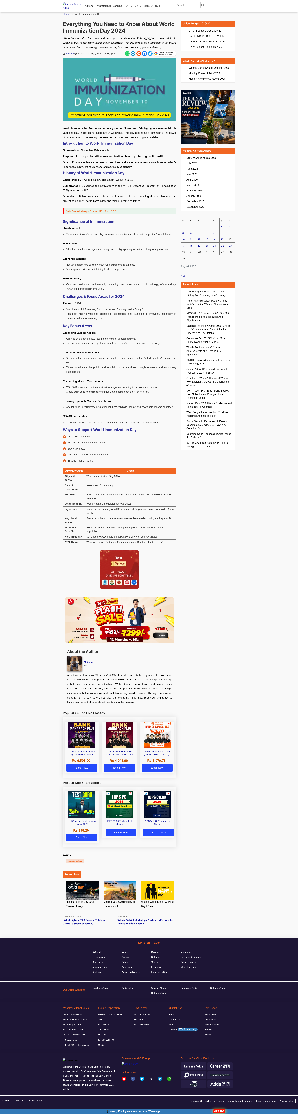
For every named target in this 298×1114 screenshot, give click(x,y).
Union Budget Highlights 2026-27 (207, 47)
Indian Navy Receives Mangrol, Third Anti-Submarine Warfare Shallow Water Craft (207, 304)
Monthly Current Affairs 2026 (204, 73)
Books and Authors (131, 972)
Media (172, 1024)
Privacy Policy (286, 1101)
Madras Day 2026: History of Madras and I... (119, 904)
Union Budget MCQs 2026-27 (205, 30)
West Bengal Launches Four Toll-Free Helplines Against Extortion (207, 414)
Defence (155, 957)
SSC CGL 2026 (141, 1024)
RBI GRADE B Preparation (76, 1045)
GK (136, 5)
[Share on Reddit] (138, 53)
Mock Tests (210, 1014)
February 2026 (194, 190)
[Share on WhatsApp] (127, 53)
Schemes (126, 962)
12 (199, 239)
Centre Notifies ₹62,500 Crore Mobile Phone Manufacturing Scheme (206, 340)
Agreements (128, 967)
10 (183, 239)
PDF (126, 5)
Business (156, 952)
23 (230, 245)
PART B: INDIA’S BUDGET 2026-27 (209, 41)
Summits (155, 962)
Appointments (99, 967)
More (147, 5)
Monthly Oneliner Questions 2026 (207, 78)
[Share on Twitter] (150, 53)
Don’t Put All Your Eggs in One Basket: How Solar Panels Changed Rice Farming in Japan (207, 394)
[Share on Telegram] (133, 53)
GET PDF (219, 1111)
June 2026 (192, 168)
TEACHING (104, 1029)
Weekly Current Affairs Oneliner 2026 (209, 68)
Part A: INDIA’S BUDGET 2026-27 (207, 36)
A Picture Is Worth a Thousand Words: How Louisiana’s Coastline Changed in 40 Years (208, 382)
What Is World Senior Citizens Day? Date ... (157, 904)
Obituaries (186, 952)
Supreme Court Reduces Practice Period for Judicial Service (208, 436)
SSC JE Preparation (73, 1029)
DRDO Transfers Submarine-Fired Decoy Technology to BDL (209, 362)
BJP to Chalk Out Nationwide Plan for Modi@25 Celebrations (207, 445)
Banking (117, 5)
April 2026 (192, 179)
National (89, 5)
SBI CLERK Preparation (75, 1019)
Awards (126, 957)
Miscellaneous (188, 967)
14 (214, 239)
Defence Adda (158, 993)
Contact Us (175, 1019)
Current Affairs (158, 988)
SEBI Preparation (72, 1024)
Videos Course (212, 1024)
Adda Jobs (127, 988)
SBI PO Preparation (73, 1014)
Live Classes (211, 1019)
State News (98, 962)
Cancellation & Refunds (240, 1101)
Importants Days (159, 972)
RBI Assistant (70, 1040)
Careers (182, 1029)
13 (206, 239)
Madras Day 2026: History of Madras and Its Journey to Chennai (209, 405)
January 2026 (193, 196)
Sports (125, 952)
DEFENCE (103, 1034)
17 (183, 245)
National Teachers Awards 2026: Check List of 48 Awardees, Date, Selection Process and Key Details (208, 329)
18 (191, 245)
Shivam (69, 53)
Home (66, 14)
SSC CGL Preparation (74, 1034)
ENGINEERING (106, 1040)
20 (207, 245)
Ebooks (208, 1029)
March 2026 (192, 185)
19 (199, 245)
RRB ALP (138, 1019)
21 (214, 245)
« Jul (183, 275)
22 (222, 245)
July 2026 (191, 163)
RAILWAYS (103, 1024)
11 (191, 239)
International (103, 5)
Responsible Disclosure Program (207, 1101)
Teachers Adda (100, 988)
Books (207, 1034)
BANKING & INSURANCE (111, 1014)
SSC (100, 1019)
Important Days (75, 861)
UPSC (101, 1045)
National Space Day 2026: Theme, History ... (80, 904)
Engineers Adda (189, 988)
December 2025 (195, 201)
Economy (156, 967)
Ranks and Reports (191, 957)
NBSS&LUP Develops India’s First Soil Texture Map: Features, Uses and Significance (208, 317)
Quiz (157, 5)
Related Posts (72, 874)
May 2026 (191, 174)
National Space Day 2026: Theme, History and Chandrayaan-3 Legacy (206, 293)
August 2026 (201, 158)
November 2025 (195, 207)
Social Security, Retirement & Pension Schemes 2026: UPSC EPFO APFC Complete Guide (207, 425)
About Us (173, 1014)
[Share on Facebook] (144, 53)
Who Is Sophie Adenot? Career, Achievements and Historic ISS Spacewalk (203, 351)
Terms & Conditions (266, 1101)
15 (222, 239)
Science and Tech (190, 962)
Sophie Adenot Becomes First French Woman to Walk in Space (207, 371)
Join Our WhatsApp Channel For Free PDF (91, 211)
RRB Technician (142, 1014)
